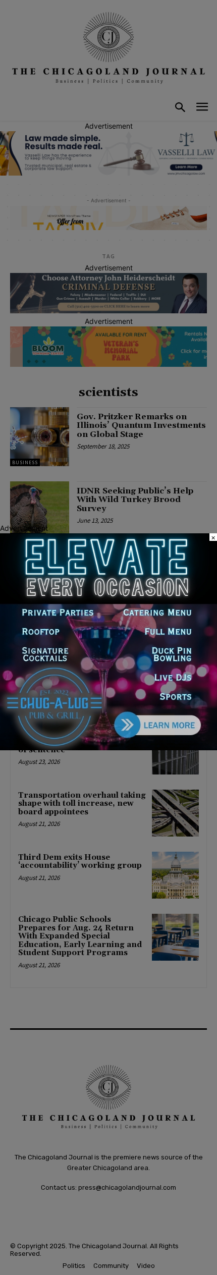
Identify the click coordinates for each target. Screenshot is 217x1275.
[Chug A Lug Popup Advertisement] (108, 747)
